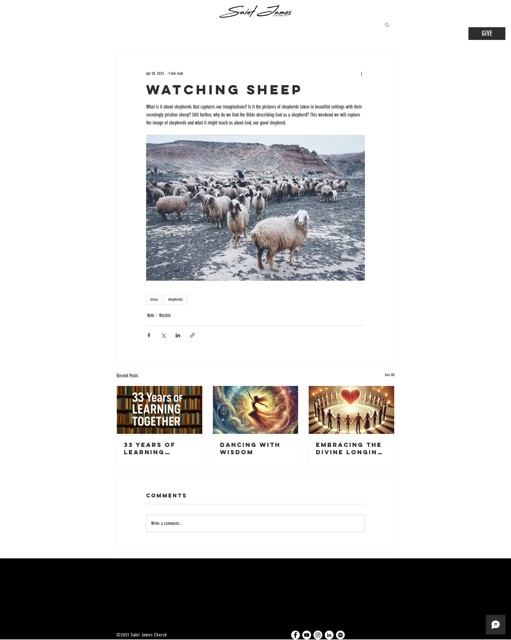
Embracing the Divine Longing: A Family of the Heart (351, 448)
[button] (387, 24)
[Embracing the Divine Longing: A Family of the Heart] (351, 410)
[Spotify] (340, 635)
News (150, 315)
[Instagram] (317, 635)
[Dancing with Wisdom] (255, 410)
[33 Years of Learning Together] (159, 410)
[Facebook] (295, 635)
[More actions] (361, 73)
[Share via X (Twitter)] (163, 335)
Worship (165, 315)
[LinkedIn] (329, 635)
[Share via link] (192, 335)
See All (389, 374)
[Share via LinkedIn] (178, 335)
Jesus (154, 299)
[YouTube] (306, 635)
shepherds (175, 299)
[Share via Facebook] (149, 335)
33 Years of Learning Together (150, 448)
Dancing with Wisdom (250, 448)
